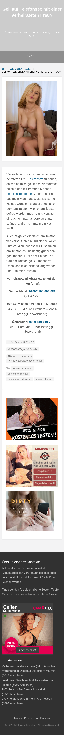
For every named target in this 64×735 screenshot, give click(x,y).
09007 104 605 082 (42, 291)
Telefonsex (35, 179)
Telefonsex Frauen (18, 32)
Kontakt (45, 718)
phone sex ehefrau (22, 368)
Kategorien (31, 718)
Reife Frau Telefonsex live (18, 666)
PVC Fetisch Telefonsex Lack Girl (23, 689)
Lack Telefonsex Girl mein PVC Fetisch (27, 698)
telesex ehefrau (43, 379)
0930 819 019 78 (40, 322)
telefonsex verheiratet (19, 379)
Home (18, 718)
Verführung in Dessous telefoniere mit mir (28, 670)
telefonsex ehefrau (18, 373)
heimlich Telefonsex (19, 194)
